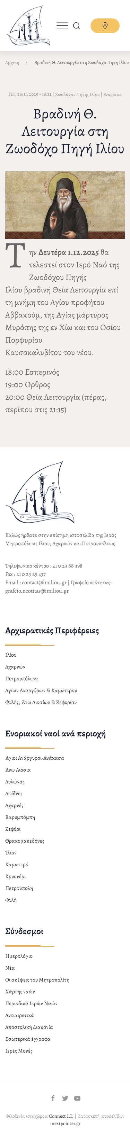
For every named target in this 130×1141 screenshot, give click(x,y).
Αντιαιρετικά (19, 1015)
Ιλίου (10, 655)
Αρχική (12, 62)
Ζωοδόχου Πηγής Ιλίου (77, 94)
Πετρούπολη (19, 888)
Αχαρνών (15, 667)
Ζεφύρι (12, 829)
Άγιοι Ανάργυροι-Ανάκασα (34, 758)
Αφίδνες (14, 793)
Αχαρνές (14, 805)
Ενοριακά (112, 94)
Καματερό (16, 864)
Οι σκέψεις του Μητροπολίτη (37, 980)
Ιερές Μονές (19, 1051)
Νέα (10, 968)
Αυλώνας (15, 782)
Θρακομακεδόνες (24, 841)
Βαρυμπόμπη (20, 817)
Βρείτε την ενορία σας (105, 25)
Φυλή (11, 900)
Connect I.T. (61, 1116)
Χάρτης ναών (20, 991)
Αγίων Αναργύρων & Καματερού (41, 690)
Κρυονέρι (15, 876)
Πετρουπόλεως (21, 678)
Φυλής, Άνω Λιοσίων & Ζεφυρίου (41, 702)
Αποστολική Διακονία (29, 1027)
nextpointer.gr (66, 1123)
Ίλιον (11, 853)
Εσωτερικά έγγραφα (28, 1039)
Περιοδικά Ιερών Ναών (31, 1003)
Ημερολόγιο (19, 956)
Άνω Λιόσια (18, 770)
